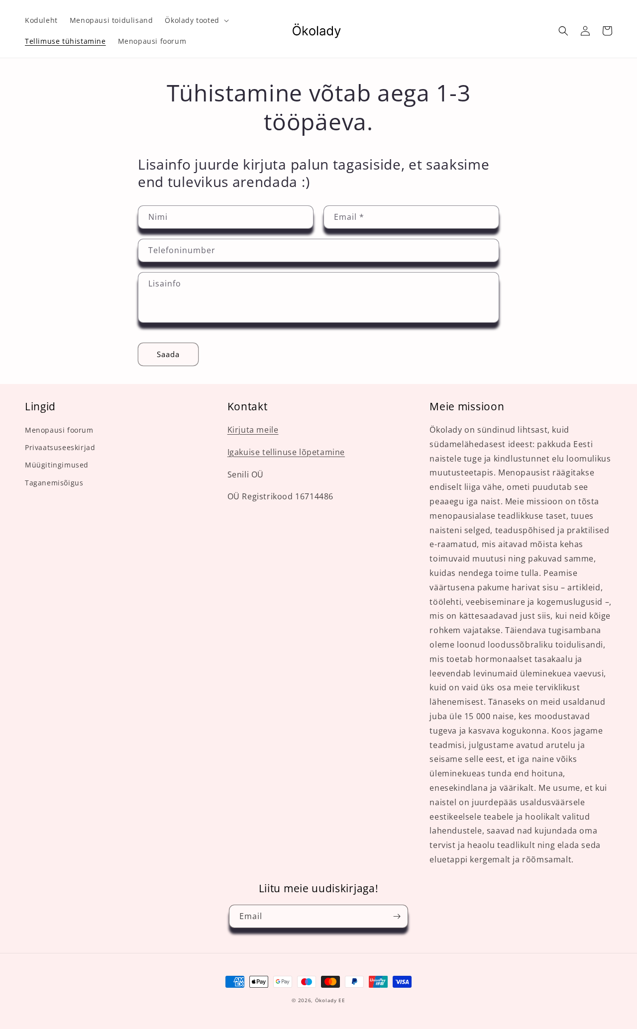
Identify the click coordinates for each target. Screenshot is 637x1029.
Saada (168, 354)
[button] (195, 20)
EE (341, 1000)
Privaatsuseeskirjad (60, 447)
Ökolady (326, 1000)
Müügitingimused (57, 464)
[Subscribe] (397, 916)
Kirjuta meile (253, 429)
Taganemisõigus (54, 482)
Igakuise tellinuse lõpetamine (286, 452)
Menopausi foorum (59, 430)
